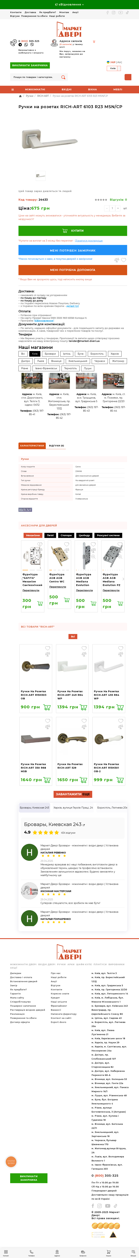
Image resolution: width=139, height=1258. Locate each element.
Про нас (56, 973)
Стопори (66, 535)
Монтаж (64, 12)
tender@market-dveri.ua (84, 341)
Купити (77, 230)
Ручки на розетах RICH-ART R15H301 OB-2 (106, 768)
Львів (40, 361)
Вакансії (56, 1010)
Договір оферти (20, 1022)
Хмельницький (77, 361)
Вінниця (56, 361)
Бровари (50, 353)
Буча (80, 353)
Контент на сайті (61, 1018)
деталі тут (72, 306)
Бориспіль (97, 353)
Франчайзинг (59, 1006)
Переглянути (31, 590)
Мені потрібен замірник (73, 250)
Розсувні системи (108, 535)
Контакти (16, 12)
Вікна (92, 89)
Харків (115, 353)
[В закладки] (123, 260)
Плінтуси (100, 964)
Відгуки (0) (56, 445)
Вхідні (67, 89)
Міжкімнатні (35, 89)
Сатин (78, 467)
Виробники (116, 964)
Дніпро (25, 361)
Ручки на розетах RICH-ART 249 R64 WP (70, 695)
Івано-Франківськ (46, 368)
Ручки (61, 964)
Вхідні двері (46, 964)
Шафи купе (84, 964)
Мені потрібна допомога (72, 270)
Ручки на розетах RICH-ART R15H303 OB (33, 695)
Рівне (24, 368)
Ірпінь (67, 353)
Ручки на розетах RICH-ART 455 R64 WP (106, 695)
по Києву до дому (32, 300)
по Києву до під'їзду (33, 297)
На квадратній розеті (84, 480)
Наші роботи (57, 16)
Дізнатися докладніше (89, 240)
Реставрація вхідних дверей (27, 1010)
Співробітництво (20, 1001)
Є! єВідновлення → (69, 4)
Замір (13, 985)
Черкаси (99, 361)
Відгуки (15, 16)
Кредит (55, 997)
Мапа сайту (17, 997)
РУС (119, 62)
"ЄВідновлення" (44, 320)
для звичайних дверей (85, 485)
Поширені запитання (23, 1006)
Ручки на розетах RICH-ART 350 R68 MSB (33, 768)
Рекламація (17, 1014)
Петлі (50, 535)
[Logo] (69, 29)
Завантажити (73, 794)
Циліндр (84, 535)
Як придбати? (47, 12)
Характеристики (32, 445)
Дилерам (15, 973)
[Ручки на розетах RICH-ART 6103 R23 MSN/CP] (49, 140)
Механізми (33, 535)
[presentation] (22, 579)
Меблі (117, 89)
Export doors (58, 1022)
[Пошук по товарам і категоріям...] (63, 77)
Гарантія (15, 993)
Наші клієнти (59, 1001)
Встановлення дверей (23, 981)
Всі (23, 353)
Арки (71, 964)
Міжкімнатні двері (23, 964)
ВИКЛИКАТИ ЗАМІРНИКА (30, 65)
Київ (35, 353)
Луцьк (88, 368)
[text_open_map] (84, 825)
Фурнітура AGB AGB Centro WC (56, 578)
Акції (75, 12)
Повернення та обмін (34, 16)
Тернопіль (70, 368)
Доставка (30, 12)
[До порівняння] (116, 260)
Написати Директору (64, 1014)
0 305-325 (28, 41)
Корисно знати (60, 993)
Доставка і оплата (21, 977)
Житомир (118, 361)
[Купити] (40, 604)
